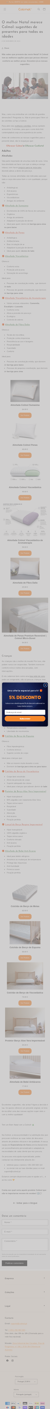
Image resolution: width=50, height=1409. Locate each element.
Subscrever (25, 718)
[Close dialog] (45, 685)
